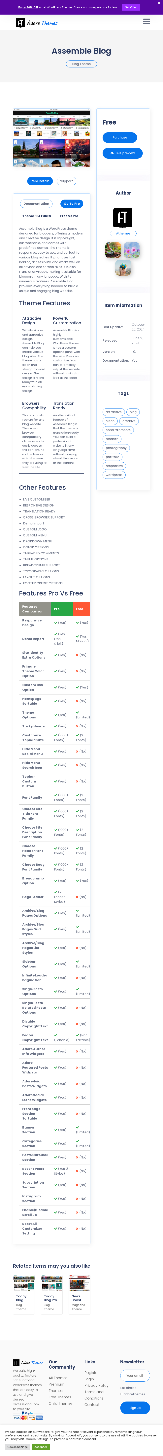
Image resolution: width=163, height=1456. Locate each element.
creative (129, 421)
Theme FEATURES (36, 216)
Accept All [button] (40, 1447)
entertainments (118, 430)
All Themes (58, 1377)
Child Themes (61, 1403)
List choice (128, 1388)
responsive (114, 466)
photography (116, 448)
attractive (114, 412)
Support (66, 181)
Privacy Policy (96, 1385)
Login (89, 1379)
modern (112, 439)
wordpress (114, 475)
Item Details (40, 181)
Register (91, 1372)
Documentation (36, 203)
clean (110, 421)
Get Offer (131, 7)
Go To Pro (72, 203)
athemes (123, 233)
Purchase (120, 137)
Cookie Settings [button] (17, 1447)
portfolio (112, 457)
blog (133, 412)
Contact (91, 1404)
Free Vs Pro (69, 216)
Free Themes (60, 1397)
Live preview (125, 153)
